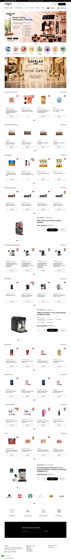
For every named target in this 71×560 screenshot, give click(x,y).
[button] (62, 4)
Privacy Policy (28, 547)
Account (55, 4)
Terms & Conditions (29, 549)
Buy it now (62, 229)
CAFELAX (11, 558)
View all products (63, 92)
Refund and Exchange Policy (30, 545)
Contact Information (29, 551)
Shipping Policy (28, 548)
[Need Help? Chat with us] (2, 556)
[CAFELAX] (8, 4)
